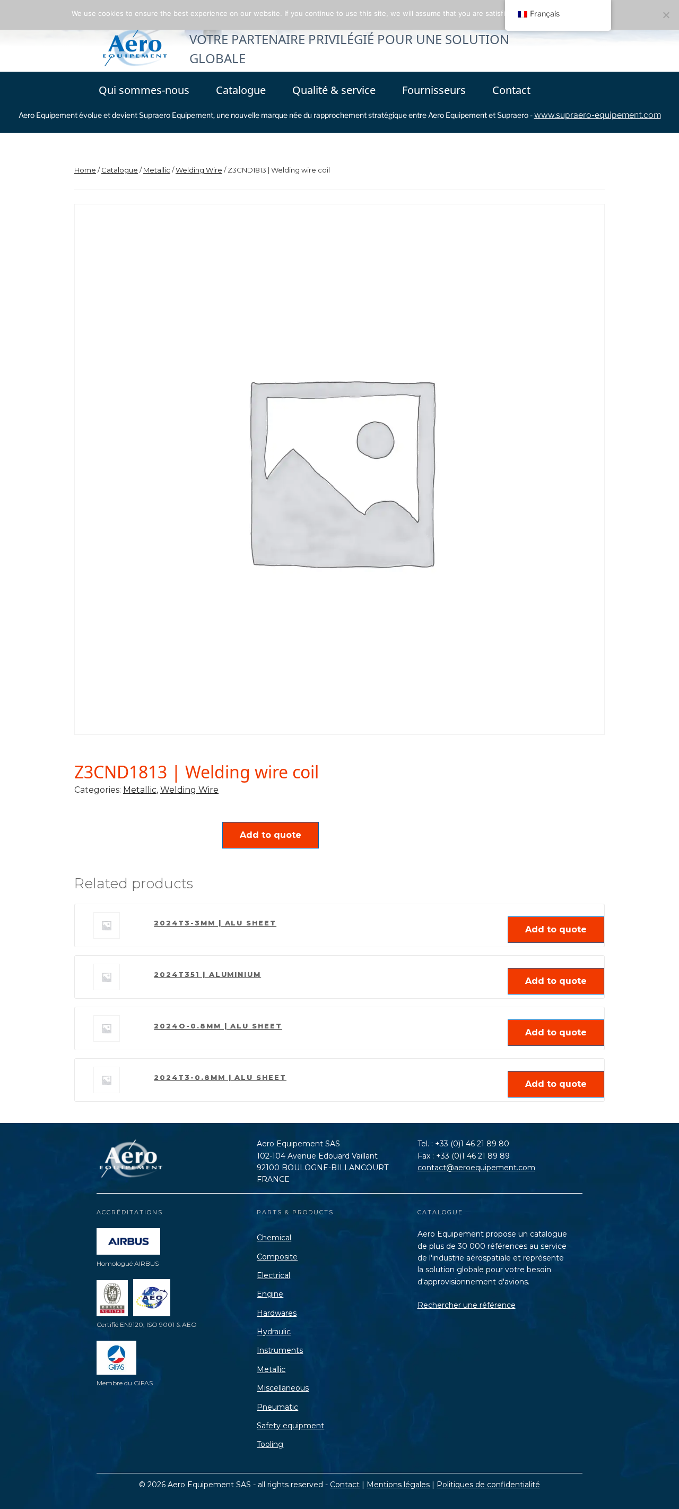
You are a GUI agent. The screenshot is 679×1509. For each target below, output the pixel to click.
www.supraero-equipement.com (597, 115)
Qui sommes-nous (144, 90)
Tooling (270, 1444)
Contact (511, 90)
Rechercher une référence (466, 1305)
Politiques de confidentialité (488, 1484)
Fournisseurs (434, 90)
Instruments (280, 1350)
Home (85, 170)
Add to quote (270, 835)
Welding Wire (199, 170)
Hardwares (277, 1313)
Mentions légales (398, 1484)
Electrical (273, 1275)
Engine (270, 1294)
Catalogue (241, 90)
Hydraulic (274, 1331)
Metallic (156, 170)
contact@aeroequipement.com (476, 1167)
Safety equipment (290, 1425)
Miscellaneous (283, 1388)
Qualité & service (334, 90)
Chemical (274, 1237)
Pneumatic (277, 1407)
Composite (277, 1257)
